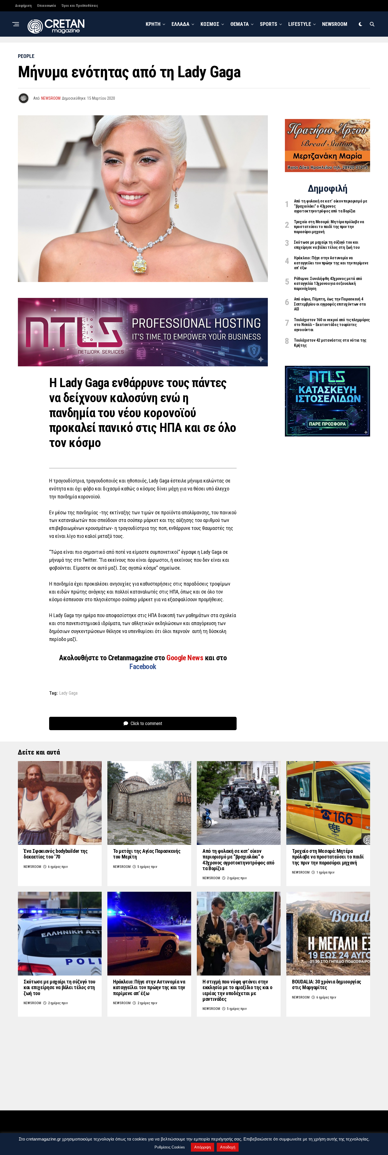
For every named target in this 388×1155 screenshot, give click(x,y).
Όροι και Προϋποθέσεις (80, 6)
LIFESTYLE (299, 24)
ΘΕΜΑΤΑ (239, 24)
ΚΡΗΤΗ (153, 24)
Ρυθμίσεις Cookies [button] (170, 1147)
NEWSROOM (334, 24)
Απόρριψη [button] (202, 1147)
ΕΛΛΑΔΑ (180, 24)
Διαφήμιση (23, 6)
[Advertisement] (327, 531)
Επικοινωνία (46, 6)
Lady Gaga (68, 693)
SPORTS (268, 24)
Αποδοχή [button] (227, 1147)
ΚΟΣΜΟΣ (210, 24)
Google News (185, 657)
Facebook (143, 666)
